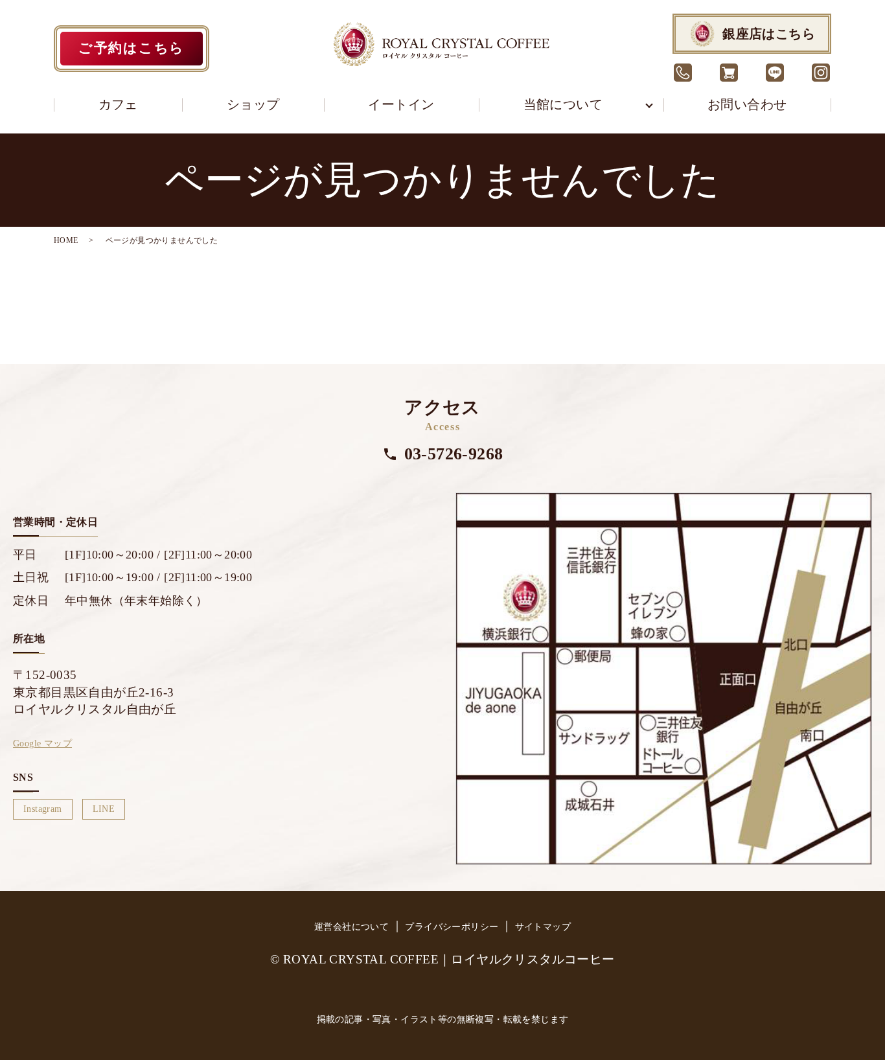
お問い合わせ (747, 104)
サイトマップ (543, 927)
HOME (66, 240)
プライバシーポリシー (451, 927)
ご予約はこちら (131, 48)
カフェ (118, 104)
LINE (104, 809)
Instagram (42, 809)
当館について (563, 104)
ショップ (253, 104)
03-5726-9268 (453, 453)
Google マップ (42, 743)
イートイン (401, 104)
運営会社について (351, 927)
